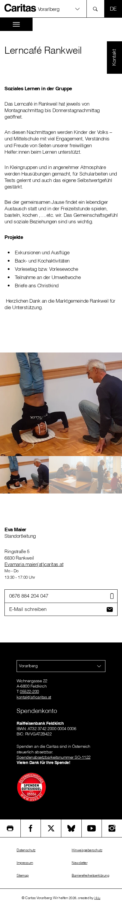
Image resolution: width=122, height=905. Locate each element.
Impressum (25, 862)
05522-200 (29, 691)
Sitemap (23, 875)
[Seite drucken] (10, 828)
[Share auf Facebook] (31, 828)
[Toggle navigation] (16, 24)
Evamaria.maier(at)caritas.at (33, 564)
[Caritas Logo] (20, 8)
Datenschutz (26, 850)
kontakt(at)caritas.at (34, 697)
